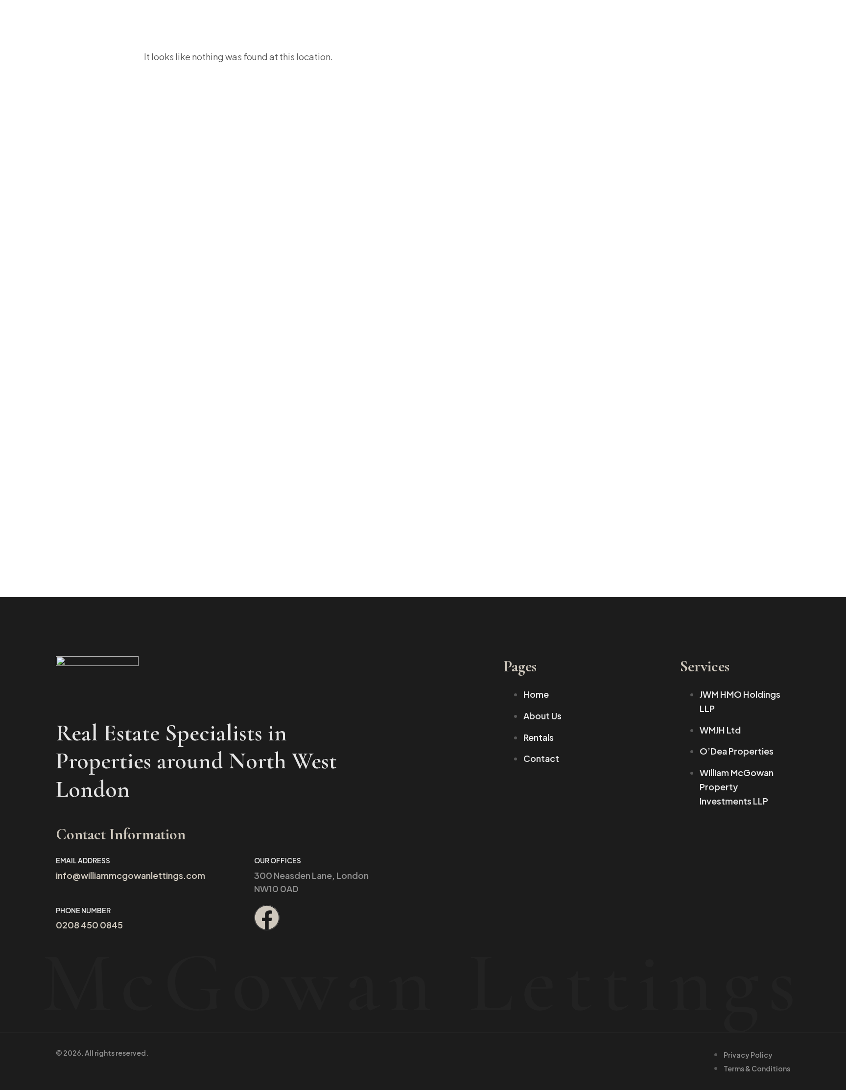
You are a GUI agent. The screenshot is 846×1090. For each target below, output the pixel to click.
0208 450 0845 (89, 924)
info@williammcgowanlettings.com (130, 875)
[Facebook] (267, 917)
